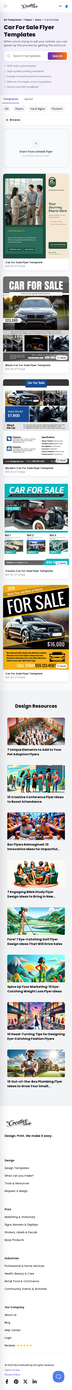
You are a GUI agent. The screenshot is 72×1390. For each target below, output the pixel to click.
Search (57, 56)
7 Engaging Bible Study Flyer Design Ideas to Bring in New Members (30, 896)
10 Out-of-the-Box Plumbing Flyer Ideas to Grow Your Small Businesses (34, 1086)
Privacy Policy (12, 1374)
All (6, 109)
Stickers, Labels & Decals (21, 1232)
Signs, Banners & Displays (21, 1225)
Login (8, 1338)
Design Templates (17, 1168)
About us (11, 1315)
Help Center (13, 1330)
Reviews (10, 1345)
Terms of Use (12, 1370)
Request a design (16, 1191)
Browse (15, 120)
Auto (38, 19)
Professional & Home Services (24, 1266)
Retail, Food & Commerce (22, 1281)
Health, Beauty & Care (19, 1273)
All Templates (13, 19)
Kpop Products (14, 1240)
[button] (61, 358)
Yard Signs (37, 109)
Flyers (28, 19)
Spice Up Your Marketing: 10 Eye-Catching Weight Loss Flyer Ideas (34, 989)
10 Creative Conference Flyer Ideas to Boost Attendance (35, 799)
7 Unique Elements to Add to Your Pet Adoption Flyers (34, 751)
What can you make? (19, 1176)
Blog (7, 1322)
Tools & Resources (17, 1183)
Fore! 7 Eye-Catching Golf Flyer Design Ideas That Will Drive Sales (34, 941)
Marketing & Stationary (20, 1217)
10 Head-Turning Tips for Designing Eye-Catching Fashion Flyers (36, 1036)
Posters (57, 109)
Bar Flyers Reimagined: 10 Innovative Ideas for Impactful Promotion (32, 849)
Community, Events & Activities (26, 1289)
